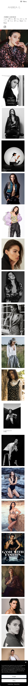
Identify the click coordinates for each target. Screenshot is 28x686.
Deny (14, 680)
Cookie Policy (10, 684)
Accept (14, 676)
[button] (26, 662)
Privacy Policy (17, 684)
